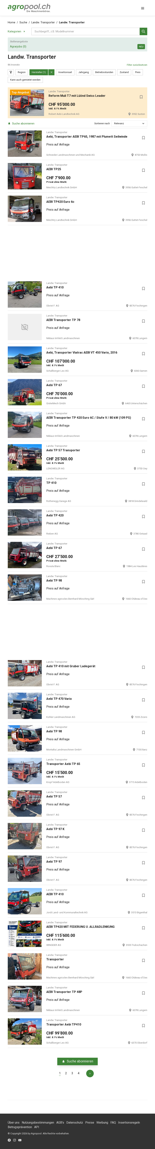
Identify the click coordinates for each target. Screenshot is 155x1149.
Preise (89, 1122)
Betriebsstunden (104, 72)
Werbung (102, 1122)
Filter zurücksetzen (137, 64)
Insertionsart (65, 72)
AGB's (60, 1122)
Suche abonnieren (23, 123)
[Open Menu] (142, 7)
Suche (23, 22)
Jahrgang (83, 72)
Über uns (13, 1122)
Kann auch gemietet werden (25, 79)
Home (11, 22)
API (36, 1127)
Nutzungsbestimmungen (38, 1122)
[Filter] (11, 72)
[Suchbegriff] (143, 31)
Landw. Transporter (43, 22)
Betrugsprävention (20, 1127)
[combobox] (114, 123)
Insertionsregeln (129, 1122)
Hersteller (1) (39, 72)
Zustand (124, 72)
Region (22, 72)
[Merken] (141, 97)
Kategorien (14, 31)
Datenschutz (74, 1122)
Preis (137, 72)
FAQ (113, 1122)
